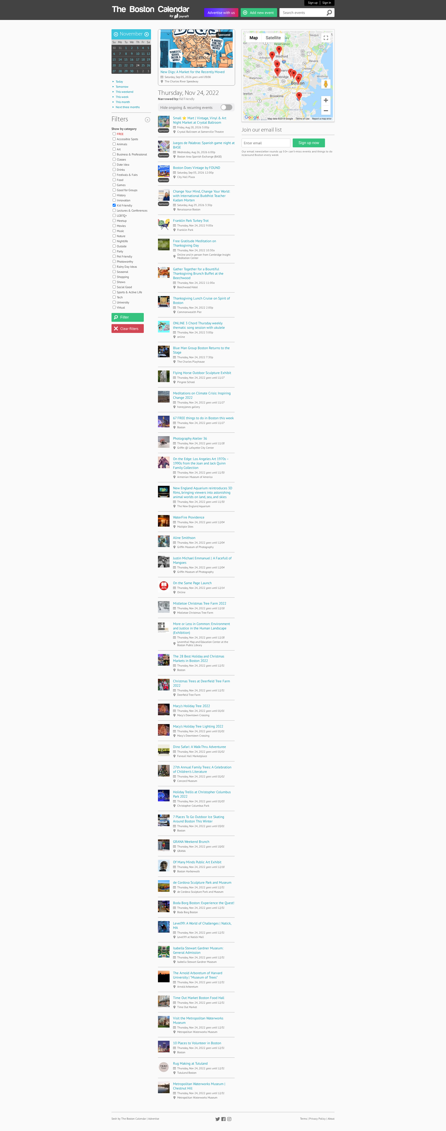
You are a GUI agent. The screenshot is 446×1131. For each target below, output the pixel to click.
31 (120, 48)
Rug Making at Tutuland (190, 1063)
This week (122, 97)
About (331, 1118)
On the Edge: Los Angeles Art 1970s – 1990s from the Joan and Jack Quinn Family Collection (201, 463)
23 (131, 65)
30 (114, 48)
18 (143, 59)
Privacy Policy (317, 1118)
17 (137, 59)
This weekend (124, 92)
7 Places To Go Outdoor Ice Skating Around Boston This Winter (198, 819)
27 (114, 71)
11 (143, 54)
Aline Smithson (184, 537)
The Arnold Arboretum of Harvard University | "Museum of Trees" (197, 975)
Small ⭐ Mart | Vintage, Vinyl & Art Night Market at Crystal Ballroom (199, 120)
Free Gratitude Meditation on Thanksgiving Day (194, 243)
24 (137, 65)
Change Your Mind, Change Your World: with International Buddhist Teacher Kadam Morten (201, 195)
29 (126, 71)
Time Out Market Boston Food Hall (198, 998)
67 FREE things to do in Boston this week (203, 418)
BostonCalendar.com (151, 8)
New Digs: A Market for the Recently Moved (193, 72)
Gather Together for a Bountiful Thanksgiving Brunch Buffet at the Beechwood (198, 273)
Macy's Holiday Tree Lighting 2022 (198, 726)
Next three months (128, 107)
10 (137, 54)
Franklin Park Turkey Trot (191, 220)
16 (131, 59)
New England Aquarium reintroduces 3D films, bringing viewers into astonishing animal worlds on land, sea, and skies (202, 492)
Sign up (313, 3)
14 (120, 59)
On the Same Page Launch (192, 583)
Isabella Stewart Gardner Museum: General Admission (198, 950)
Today (119, 82)
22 (126, 65)
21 (120, 65)
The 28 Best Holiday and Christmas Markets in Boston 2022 (198, 658)
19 (148, 59)
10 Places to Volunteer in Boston (197, 1043)
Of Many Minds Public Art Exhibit (197, 862)
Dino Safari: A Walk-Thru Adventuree (199, 746)
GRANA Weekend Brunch (191, 841)
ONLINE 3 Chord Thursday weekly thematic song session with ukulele (199, 325)
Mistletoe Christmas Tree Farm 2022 (199, 603)
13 (114, 59)
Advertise (153, 1118)
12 (148, 54)
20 (114, 65)
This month (123, 102)
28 (120, 71)
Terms (303, 1118)
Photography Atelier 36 (190, 438)
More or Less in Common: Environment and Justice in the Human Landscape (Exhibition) (201, 628)
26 (148, 65)
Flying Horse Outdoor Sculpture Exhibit (202, 373)
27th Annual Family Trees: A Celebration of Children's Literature (202, 769)
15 (126, 59)
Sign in (326, 3)
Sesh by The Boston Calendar (129, 1118)
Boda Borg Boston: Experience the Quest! (203, 903)
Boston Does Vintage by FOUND (196, 167)
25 (143, 65)
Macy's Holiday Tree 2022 (191, 706)
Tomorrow (122, 87)
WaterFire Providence (188, 517)
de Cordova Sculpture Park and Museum (202, 882)
